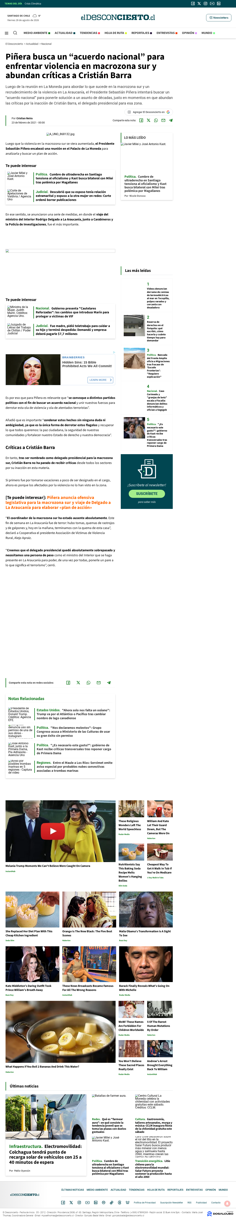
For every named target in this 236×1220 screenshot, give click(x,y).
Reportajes (140, 33)
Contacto (216, 1202)
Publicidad (201, 1202)
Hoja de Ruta (114, 33)
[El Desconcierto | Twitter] (199, 3)
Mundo (207, 33)
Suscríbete (146, 493)
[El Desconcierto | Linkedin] (218, 3)
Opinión (188, 33)
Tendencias (88, 33)
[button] (218, 17)
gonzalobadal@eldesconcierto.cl (128, 1215)
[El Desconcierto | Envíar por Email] (163, 120)
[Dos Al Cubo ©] (220, 1215)
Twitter (71, 1202)
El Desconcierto (15, 43)
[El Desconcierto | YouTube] (212, 3)
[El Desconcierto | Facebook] (193, 3)
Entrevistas (166, 33)
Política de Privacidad (145, 1202)
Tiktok (111, 1202)
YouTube (87, 1202)
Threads (119, 1202)
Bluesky (127, 1202)
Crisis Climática (33, 4)
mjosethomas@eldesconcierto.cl (57, 1215)
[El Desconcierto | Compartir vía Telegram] (171, 120)
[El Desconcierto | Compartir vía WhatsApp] (156, 120)
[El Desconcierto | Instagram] (205, 3)
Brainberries (73, 357)
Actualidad (63, 33)
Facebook (63, 1202)
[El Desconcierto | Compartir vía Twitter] (148, 120)
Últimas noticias (72, 1189)
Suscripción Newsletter (171, 1202)
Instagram (79, 1202)
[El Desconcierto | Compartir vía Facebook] (141, 120)
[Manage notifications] (227, 1204)
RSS (189, 1202)
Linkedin (95, 1202)
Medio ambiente (35, 33)
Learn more (98, 379)
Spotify (103, 1202)
